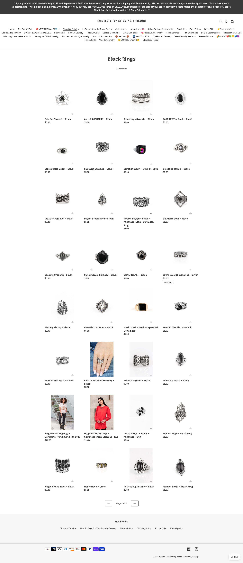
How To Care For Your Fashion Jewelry (98, 528)
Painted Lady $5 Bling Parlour (121, 21)
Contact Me (160, 528)
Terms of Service (68, 528)
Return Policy (126, 528)
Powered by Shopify (190, 557)
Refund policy (176, 528)
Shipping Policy (144, 528)
